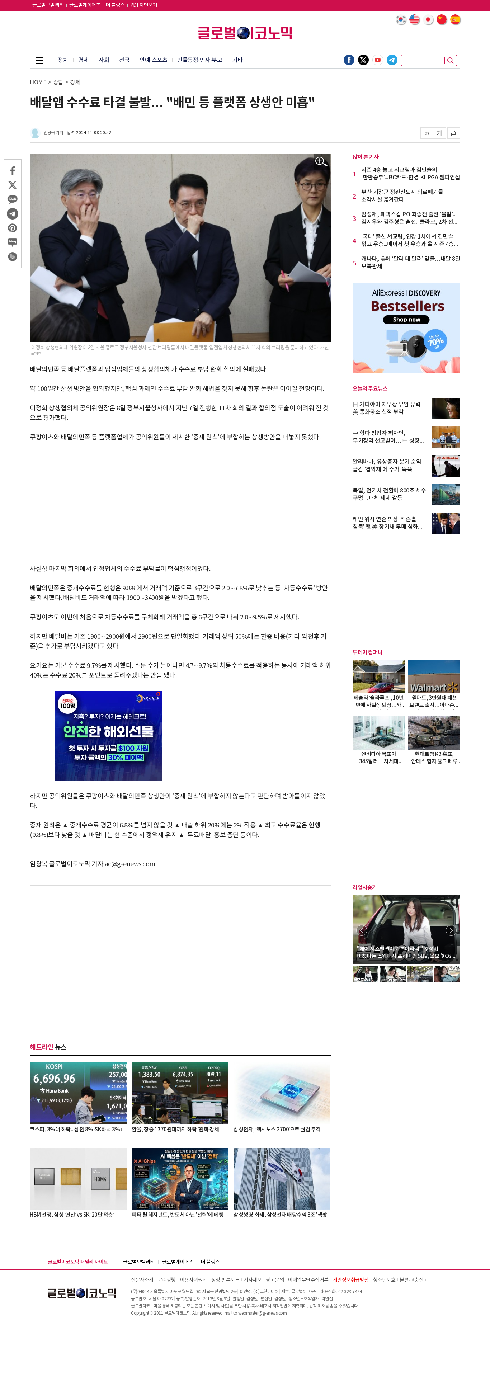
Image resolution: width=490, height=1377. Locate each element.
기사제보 (253, 1280)
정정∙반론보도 (225, 1280)
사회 (104, 60)
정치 (63, 60)
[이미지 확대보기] (322, 162)
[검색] (450, 60)
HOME (38, 82)
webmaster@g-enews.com (262, 1313)
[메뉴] (39, 60)
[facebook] (349, 60)
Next (451, 930)
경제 (83, 60)
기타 (237, 60)
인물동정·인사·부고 (199, 60)
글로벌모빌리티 (48, 5)
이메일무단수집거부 (308, 1280)
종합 (58, 82)
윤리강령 (167, 1280)
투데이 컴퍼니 (368, 652)
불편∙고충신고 (414, 1280)
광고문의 (275, 1280)
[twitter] (363, 60)
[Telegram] (392, 60)
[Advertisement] (180, 503)
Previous (361, 930)
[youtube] (377, 60)
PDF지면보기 (143, 5)
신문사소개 (142, 1280)
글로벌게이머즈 (85, 5)
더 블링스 (115, 5)
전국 (124, 60)
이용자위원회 (193, 1280)
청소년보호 (384, 1280)
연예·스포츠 (153, 60)
